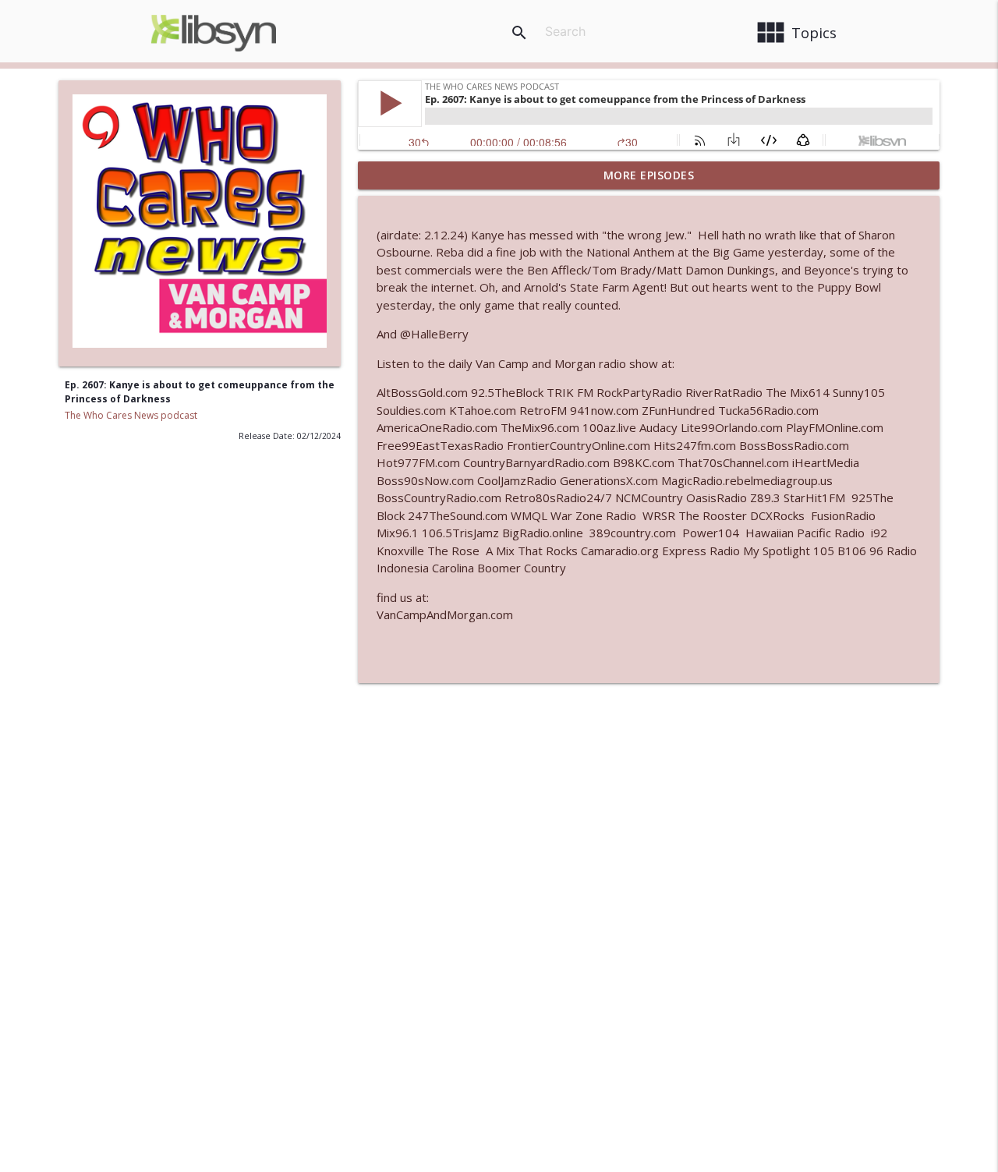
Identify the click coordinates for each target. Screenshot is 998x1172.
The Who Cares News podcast (131, 415)
